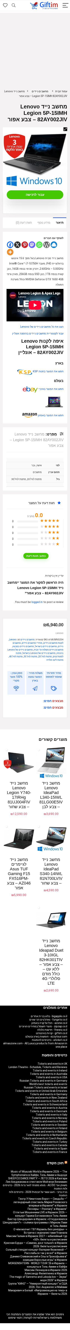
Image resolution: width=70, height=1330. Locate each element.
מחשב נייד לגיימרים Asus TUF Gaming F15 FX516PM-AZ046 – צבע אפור (19, 873)
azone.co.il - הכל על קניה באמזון (49, 1022)
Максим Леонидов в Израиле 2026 (46, 1270)
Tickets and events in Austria (49, 1107)
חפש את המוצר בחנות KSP (47, 371)
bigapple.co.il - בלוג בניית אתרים (49, 1016)
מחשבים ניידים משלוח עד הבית (48, 649)
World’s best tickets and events (48, 1084)
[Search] (13, 6)
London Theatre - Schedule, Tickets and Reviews (38, 1067)
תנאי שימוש (15, 1317)
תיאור (59, 222)
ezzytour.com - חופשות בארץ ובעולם (46, 1036)
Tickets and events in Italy (51, 1114)
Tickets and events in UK (52, 1063)
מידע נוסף (44, 222)
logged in (37, 602)
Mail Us (25, 1328)
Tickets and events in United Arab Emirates (41, 1090)
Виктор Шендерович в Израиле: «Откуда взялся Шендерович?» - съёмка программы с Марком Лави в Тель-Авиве (35, 1222)
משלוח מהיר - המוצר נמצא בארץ (35, 676)
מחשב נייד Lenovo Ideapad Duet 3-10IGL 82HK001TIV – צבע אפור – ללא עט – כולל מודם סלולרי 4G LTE (51, 962)
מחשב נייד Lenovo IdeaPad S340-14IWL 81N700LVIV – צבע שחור (51, 871)
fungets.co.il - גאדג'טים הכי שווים (48, 1019)
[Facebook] (10, 244)
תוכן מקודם (55, 1163)
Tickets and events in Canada (49, 1145)
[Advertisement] (35, 48)
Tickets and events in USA (51, 1077)
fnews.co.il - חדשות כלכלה (52, 1029)
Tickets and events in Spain (50, 1148)
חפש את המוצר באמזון (50, 415)
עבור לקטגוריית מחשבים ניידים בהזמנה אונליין (37, 333)
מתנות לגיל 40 (16, 656)
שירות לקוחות (32, 1317)
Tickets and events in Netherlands (46, 1134)
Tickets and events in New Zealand (46, 1097)
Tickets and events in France (49, 1151)
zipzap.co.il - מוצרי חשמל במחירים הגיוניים (43, 1026)
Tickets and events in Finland (49, 1128)
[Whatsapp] (39, 244)
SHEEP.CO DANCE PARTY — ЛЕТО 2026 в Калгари (37, 1178)
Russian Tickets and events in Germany (43, 1080)
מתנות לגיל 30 (30, 656)
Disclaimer (37, 1328)
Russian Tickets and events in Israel (45, 1087)
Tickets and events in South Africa (46, 1101)
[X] (17, 244)
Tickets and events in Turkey (49, 1141)
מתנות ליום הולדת (54, 660)
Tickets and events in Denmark (48, 1111)
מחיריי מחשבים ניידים (32, 643)
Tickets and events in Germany (48, 1094)
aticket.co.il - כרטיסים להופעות (49, 1039)
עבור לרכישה (35, 195)
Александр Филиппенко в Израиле (46, 1273)
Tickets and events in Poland (49, 1121)
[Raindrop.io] (54, 244)
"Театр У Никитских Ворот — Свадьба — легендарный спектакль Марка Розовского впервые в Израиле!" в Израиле (40, 1202)
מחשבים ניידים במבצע (23, 646)
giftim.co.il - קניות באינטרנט (51, 1033)
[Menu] (65, 6)
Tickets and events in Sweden (49, 1124)
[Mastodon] (32, 244)
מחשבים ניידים (40, 91)
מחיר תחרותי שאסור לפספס (54, 674)
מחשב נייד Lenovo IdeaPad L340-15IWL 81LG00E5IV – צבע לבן (51, 795)
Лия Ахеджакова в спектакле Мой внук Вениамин (36, 1181)
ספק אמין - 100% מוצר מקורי (16, 676)
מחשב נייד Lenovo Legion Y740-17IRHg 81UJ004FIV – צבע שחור (19, 795)
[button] (65, 129)
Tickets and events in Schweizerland (45, 1104)
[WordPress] (46, 244)
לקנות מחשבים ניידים (53, 643)
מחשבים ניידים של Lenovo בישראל (38, 653)
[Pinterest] (24, 244)
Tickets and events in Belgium (49, 1131)
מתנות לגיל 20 (45, 656)
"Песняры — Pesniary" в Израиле (47, 1208)
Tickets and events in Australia (48, 1073)
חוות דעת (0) (24, 222)
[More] (10, 252)
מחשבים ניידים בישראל (46, 646)
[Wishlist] (5, 5)
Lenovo (59, 633)
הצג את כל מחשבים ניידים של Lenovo (41, 326)
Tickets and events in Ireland (50, 1070)
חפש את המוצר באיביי (50, 389)
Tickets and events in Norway (49, 1118)
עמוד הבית (61, 91)
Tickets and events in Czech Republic (44, 1138)
